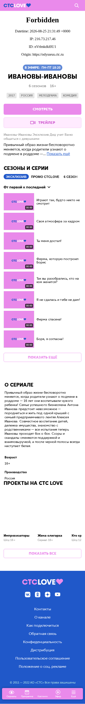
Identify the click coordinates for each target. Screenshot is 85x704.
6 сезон (71, 177)
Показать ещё (58, 154)
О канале (42, 617)
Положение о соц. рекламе (42, 666)
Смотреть (43, 109)
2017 (11, 95)
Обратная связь (42, 633)
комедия (70, 95)
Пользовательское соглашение (42, 658)
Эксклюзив (16, 177)
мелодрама (48, 95)
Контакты (42, 609)
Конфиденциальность (42, 641)
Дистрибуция (42, 650)
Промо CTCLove (45, 177)
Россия (27, 95)
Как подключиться (43, 625)
